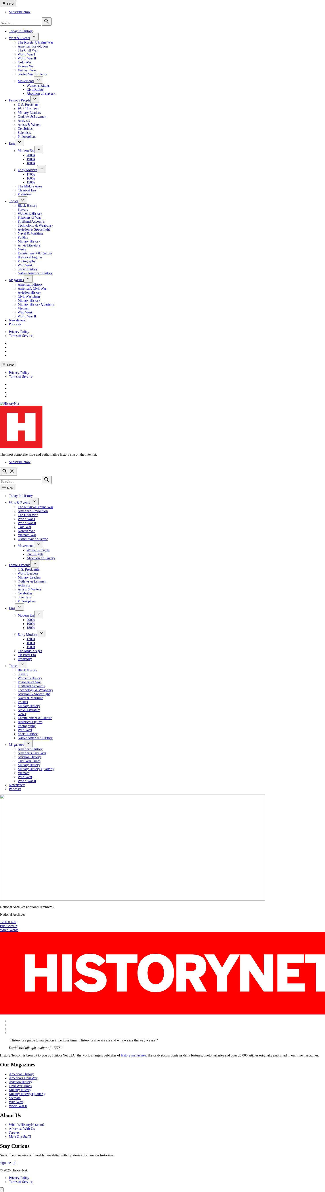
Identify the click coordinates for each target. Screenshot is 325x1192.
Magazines (16, 280)
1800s (31, 163)
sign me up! (8, 1163)
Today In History (21, 31)
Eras (12, 143)
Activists (24, 120)
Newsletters (17, 320)
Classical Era (27, 190)
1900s (31, 159)
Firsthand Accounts (31, 221)
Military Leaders (29, 113)
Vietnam (23, 308)
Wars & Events (19, 38)
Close (10, 4)
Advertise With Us (22, 1129)
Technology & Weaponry (35, 225)
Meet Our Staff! (20, 1137)
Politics (23, 237)
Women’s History (30, 213)
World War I (26, 54)
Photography (27, 261)
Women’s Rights (38, 85)
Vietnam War (27, 70)
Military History (29, 241)
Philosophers (27, 136)
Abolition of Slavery (41, 93)
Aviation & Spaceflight (34, 229)
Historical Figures (30, 257)
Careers (14, 1133)
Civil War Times (29, 296)
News (22, 249)
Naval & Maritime (30, 233)
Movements (26, 81)
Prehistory (25, 194)
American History (30, 284)
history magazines (133, 1055)
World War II (27, 58)
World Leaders (28, 109)
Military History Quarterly (36, 304)
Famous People (19, 100)
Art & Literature (29, 245)
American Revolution (33, 46)
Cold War (24, 62)
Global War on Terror (33, 74)
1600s (31, 178)
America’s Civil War (32, 288)
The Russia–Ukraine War (35, 42)
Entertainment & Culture (35, 253)
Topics (13, 201)
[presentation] (34, 36)
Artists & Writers (29, 124)
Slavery (23, 209)
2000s (31, 155)
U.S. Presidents (28, 105)
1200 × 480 (8, 922)
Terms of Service (20, 336)
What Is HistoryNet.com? (26, 1125)
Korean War (26, 66)
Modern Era (26, 151)
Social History (28, 269)
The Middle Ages (30, 186)
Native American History (35, 273)
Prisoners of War (29, 217)
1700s (31, 174)
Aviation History (29, 292)
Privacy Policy (19, 332)
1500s (31, 182)
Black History (27, 205)
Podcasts (15, 324)
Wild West (25, 265)
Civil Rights (35, 89)
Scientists (24, 132)
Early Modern (27, 170)
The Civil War (28, 50)
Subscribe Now (20, 12)
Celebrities (25, 128)
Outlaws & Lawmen (32, 116)
